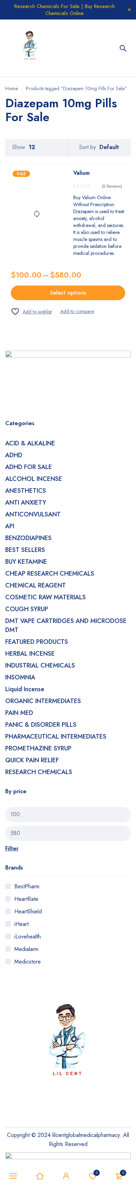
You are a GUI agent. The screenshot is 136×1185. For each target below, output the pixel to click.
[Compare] (77, 311)
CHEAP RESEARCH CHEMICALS (49, 573)
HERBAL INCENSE (30, 653)
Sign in (66, 1176)
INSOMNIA (20, 677)
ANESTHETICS (25, 490)
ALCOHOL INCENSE (33, 478)
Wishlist (97, 1172)
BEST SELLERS (25, 549)
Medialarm (26, 949)
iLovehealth (27, 937)
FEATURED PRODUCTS (36, 641)
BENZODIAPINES (28, 538)
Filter (11, 848)
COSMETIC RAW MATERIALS (45, 597)
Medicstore (27, 962)
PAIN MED (19, 712)
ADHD (13, 455)
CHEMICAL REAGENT (35, 585)
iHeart (21, 924)
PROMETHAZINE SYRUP (38, 748)
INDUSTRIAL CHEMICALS (40, 665)
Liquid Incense (24, 689)
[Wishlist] (31, 311)
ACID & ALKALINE (30, 443)
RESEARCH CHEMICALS (38, 772)
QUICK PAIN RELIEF (32, 760)
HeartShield (28, 911)
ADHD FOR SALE (28, 466)
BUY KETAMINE (26, 561)
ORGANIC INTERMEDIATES (43, 700)
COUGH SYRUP (26, 609)
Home (11, 88)
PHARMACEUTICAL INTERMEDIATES (55, 736)
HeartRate (26, 899)
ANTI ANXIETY (25, 502)
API (9, 526)
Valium (81, 173)
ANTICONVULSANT (33, 514)
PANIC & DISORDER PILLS (40, 724)
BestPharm (26, 886)
